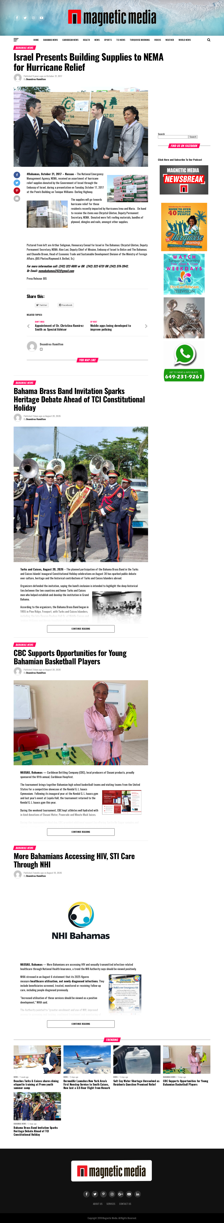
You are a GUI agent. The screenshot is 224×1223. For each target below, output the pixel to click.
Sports (108, 39)
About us (97, 1203)
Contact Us (125, 1203)
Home (36, 39)
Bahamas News (50, 39)
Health (86, 39)
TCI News (120, 39)
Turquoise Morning (140, 39)
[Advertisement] (178, 107)
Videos (157, 39)
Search (161, 134)
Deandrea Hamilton (36, 79)
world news (185, 39)
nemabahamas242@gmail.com (56, 271)
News (97, 39)
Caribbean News (70, 39)
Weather (169, 39)
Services (110, 1203)
